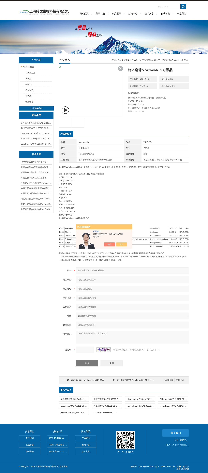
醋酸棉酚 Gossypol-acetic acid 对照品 (87, 380)
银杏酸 (28, 96)
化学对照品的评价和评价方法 (34, 162)
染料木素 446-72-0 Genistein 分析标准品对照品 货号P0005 (58, 451)
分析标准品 (30, 73)
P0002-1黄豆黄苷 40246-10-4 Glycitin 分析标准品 (58, 445)
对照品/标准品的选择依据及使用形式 (36, 167)
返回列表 (180, 380)
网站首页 (84, 13)
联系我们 (181, 13)
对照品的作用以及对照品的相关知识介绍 (36, 172)
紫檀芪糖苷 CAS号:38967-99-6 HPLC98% (36, 128)
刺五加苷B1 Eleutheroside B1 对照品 (137, 380)
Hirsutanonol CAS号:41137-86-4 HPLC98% (36, 133)
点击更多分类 (36, 108)
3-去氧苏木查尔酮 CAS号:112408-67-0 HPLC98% (36, 123)
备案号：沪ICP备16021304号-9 (145, 466)
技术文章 (149, 13)
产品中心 (136, 60)
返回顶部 (169, 380)
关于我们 (100, 13)
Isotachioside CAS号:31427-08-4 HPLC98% (174, 406)
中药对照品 (28, 66)
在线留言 (165, 13)
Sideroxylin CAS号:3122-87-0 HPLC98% (36, 138)
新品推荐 (36, 115)
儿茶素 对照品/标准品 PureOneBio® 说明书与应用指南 (36, 209)
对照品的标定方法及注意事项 (34, 177)
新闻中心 (132, 13)
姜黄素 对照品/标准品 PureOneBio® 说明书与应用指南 (36, 204)
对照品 (28, 78)
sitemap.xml (166, 466)
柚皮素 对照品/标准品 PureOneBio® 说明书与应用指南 (36, 198)
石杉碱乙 (29, 90)
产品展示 (116, 13)
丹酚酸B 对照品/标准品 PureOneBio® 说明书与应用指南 (36, 183)
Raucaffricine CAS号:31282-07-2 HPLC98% (141, 406)
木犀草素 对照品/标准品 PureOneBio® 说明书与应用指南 (36, 193)
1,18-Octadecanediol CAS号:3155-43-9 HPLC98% (108, 413)
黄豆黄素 (29, 102)
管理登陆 (185, 469)
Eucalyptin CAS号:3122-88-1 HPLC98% (36, 144)
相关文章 (36, 154)
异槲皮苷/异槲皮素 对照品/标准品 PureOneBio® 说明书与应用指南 (36, 188)
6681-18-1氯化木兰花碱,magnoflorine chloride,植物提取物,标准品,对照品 (58, 438)
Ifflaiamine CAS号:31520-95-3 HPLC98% (75, 413)
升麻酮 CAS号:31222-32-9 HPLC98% (108, 406)
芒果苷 (28, 84)
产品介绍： (66, 134)
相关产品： (66, 389)
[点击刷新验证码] (104, 349)
